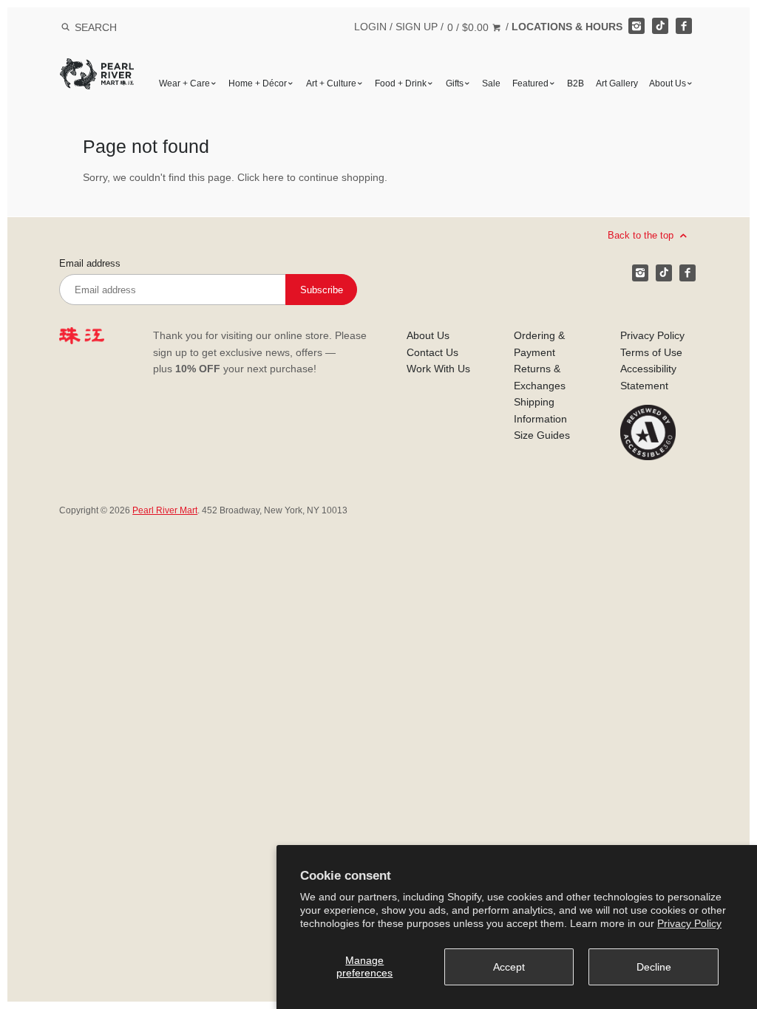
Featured (530, 83)
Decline (654, 967)
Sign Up (417, 27)
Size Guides (542, 435)
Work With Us (438, 368)
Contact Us (432, 352)
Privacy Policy (689, 923)
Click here (260, 177)
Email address (89, 264)
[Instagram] (636, 26)
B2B (575, 83)
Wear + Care (184, 83)
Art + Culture (331, 83)
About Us (667, 83)
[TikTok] (660, 26)
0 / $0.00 (469, 27)
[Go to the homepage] (97, 69)
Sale (491, 83)
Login (370, 27)
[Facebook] (684, 26)
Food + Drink (401, 83)
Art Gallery (617, 83)
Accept (509, 967)
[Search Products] (65, 27)
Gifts (455, 83)
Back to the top (642, 235)
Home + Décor (257, 83)
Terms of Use (651, 352)
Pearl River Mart (164, 510)
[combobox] (115, 27)
